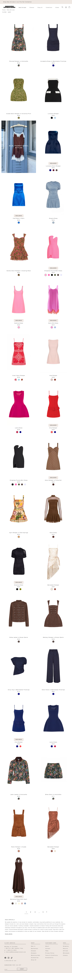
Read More (8, 933)
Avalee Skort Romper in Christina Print (18, 113)
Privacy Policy (49, 953)
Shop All (40, 7)
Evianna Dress (18, 585)
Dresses (32, 7)
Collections (49, 7)
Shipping (66, 946)
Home (4, 10)
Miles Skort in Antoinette (53, 794)
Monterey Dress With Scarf (18, 899)
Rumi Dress (53, 532)
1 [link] (26, 912)
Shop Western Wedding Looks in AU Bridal (16, 2)
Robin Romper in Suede (18, 847)
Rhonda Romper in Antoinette (18, 61)
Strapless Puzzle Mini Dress (53, 271)
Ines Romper (53, 375)
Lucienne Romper (53, 113)
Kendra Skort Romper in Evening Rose (19, 271)
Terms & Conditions (51, 955)
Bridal (57, 7)
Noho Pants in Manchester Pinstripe (53, 690)
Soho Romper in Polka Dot (53, 480)
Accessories (35, 957)
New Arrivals (22, 7)
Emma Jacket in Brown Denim (18, 637)
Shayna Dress (53, 218)
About (47, 946)
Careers (65, 955)
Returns (65, 948)
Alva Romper (53, 428)
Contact (47, 948)
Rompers (34, 953)
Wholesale (66, 953)
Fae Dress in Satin (18, 218)
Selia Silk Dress (53, 323)
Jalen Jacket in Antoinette (18, 794)
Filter (4, 12)
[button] (69, 6)
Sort (9, 12)
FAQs (47, 950)
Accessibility (49, 957)
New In (33, 946)
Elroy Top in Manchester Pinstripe (19, 690)
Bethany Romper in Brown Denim (53, 637)
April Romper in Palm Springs (18, 532)
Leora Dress (18, 428)
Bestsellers (34, 948)
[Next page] (47, 912)
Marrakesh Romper (53, 585)
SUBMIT (22, 969)
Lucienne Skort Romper (53, 166)
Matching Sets (35, 955)
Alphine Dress (18, 323)
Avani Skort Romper (18, 375)
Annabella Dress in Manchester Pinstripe (53, 61)
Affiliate (65, 950)
